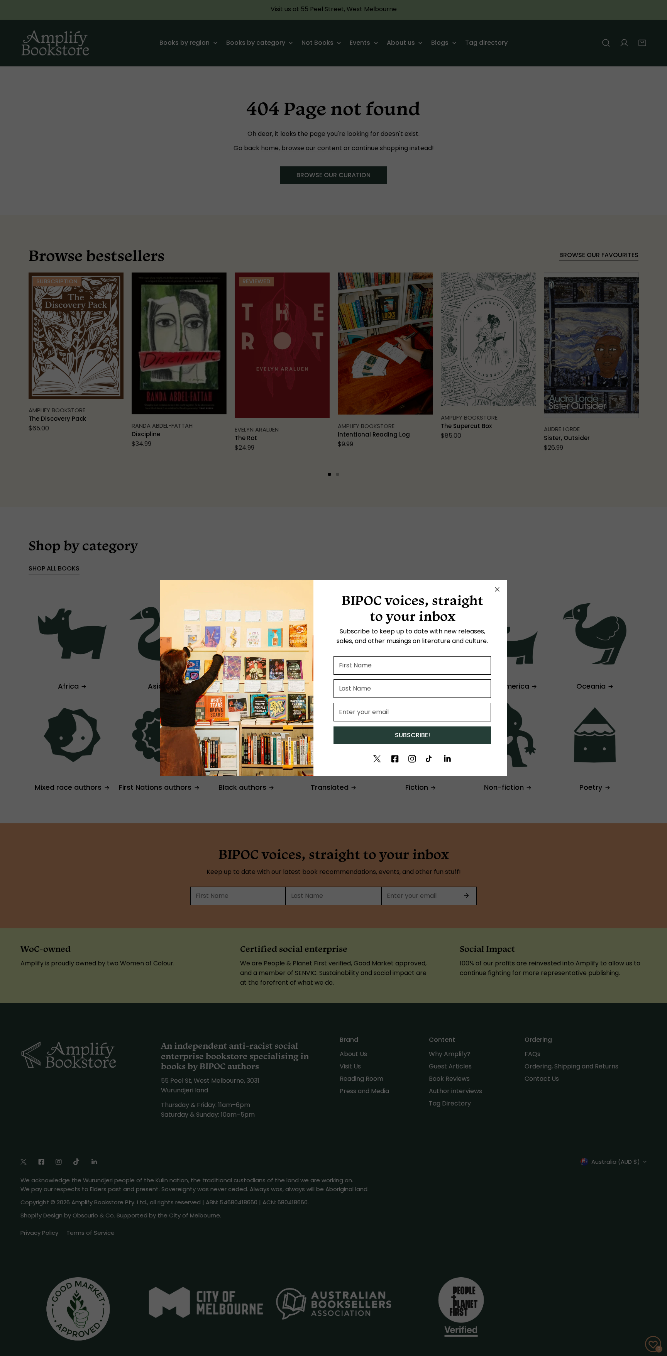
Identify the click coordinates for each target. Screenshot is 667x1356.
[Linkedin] (447, 759)
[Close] (497, 589)
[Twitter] (377, 759)
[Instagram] (412, 759)
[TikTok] (429, 758)
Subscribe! (412, 735)
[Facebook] (395, 759)
